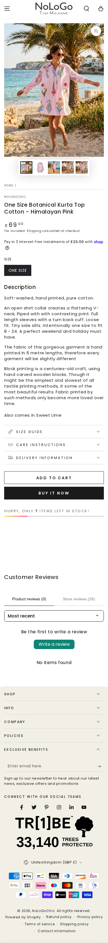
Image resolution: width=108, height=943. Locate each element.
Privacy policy (90, 917)
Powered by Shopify (23, 917)
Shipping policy (74, 924)
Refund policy (59, 917)
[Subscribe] (100, 766)
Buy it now (54, 493)
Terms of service (40, 924)
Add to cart (54, 478)
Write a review (54, 644)
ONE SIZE (18, 270)
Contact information (57, 931)
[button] (86, 8)
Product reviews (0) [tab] (29, 599)
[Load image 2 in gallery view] (40, 167)
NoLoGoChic (15, 197)
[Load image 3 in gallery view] (54, 167)
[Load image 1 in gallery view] (26, 167)
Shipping (34, 231)
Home (8, 185)
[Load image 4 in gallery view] (68, 167)
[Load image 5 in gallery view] (82, 167)
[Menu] (7, 8)
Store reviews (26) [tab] (79, 599)
